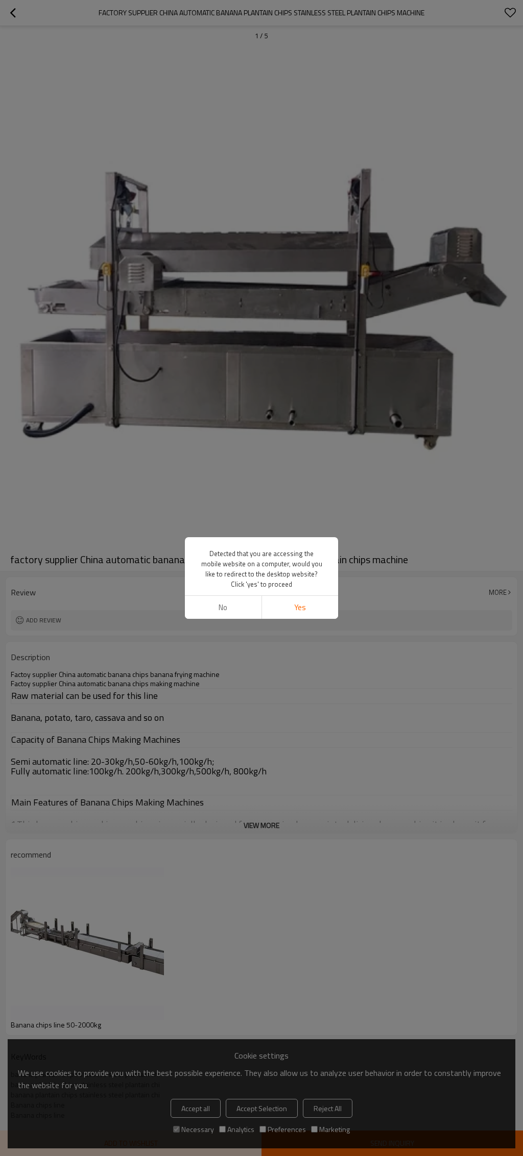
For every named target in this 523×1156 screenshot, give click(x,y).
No (223, 607)
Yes (300, 607)
